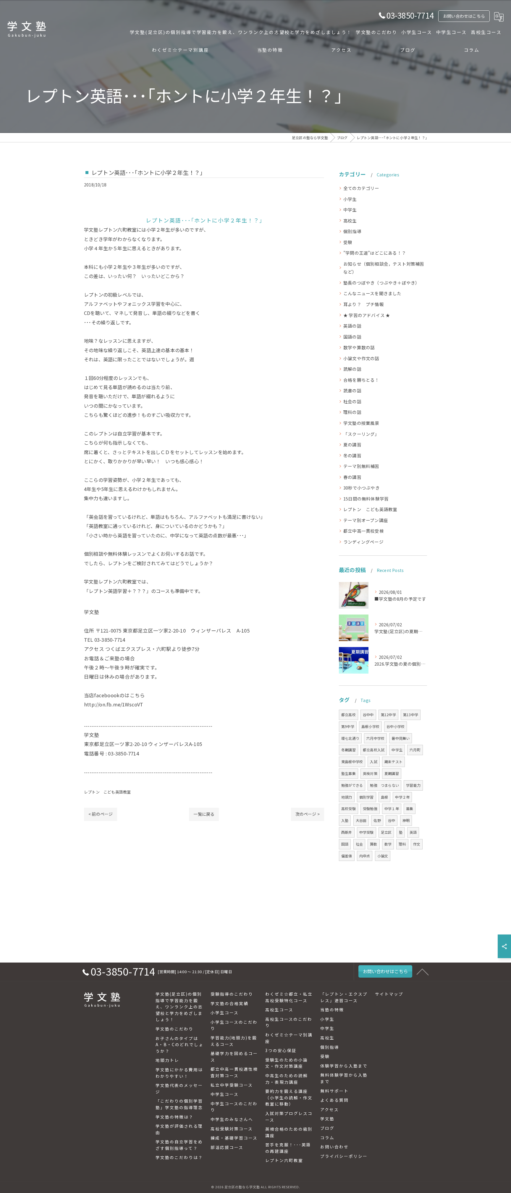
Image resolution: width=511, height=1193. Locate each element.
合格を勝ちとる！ (361, 380)
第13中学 (410, 714)
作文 (416, 843)
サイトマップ (389, 994)
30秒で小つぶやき (361, 488)
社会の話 (352, 401)
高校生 (350, 220)
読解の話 (352, 369)
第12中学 (388, 714)
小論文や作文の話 (361, 358)
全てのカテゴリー (361, 188)
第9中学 (347, 726)
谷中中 (368, 714)
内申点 (364, 855)
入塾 (344, 820)
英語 (413, 832)
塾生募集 (348, 773)
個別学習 (366, 796)
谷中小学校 (396, 726)
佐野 (377, 820)
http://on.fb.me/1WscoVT (113, 704)
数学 (388, 843)
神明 (406, 820)
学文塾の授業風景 (361, 423)
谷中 (391, 820)
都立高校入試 (373, 749)
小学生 (350, 199)
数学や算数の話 (359, 347)
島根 (384, 796)
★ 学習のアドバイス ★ (366, 315)
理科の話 (352, 412)
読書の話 (352, 390)
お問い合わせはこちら (464, 16)
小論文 (382, 855)
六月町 (415, 749)
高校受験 (348, 808)
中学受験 (366, 832)
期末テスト (393, 761)
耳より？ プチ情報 (363, 304)
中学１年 (391, 808)
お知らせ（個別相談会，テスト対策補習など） (383, 268)
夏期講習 (391, 773)
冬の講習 (352, 455)
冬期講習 (348, 749)
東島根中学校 (352, 761)
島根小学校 (370, 726)
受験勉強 (370, 808)
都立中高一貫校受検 (363, 531)
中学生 (350, 210)
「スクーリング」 (361, 434)
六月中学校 (375, 738)
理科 (402, 843)
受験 (347, 242)
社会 (359, 843)
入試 (373, 761)
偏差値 (346, 855)
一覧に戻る (203, 814)
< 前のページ (100, 814)
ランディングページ (363, 542)
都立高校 (348, 714)
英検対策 (370, 773)
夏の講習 (352, 444)
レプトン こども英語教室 (107, 792)
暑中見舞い (401, 738)
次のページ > (307, 814)
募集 (409, 808)
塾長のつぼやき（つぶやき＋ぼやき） (381, 282)
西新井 (346, 832)
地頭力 (346, 796)
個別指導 (352, 231)
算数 (373, 843)
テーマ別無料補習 (361, 466)
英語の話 (352, 326)
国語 (344, 843)
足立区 (386, 832)
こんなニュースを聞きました (372, 293)
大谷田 (361, 820)
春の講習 (352, 477)
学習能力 (413, 785)
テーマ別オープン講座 (365, 520)
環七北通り (350, 738)
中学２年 (402, 796)
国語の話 (352, 337)
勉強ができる (352, 785)
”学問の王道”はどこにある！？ (374, 253)
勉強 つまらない (384, 785)
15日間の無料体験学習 (366, 498)
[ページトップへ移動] (422, 971)
